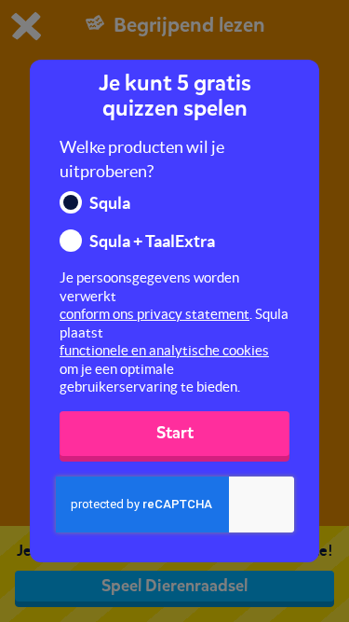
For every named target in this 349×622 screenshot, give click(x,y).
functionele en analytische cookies (164, 350)
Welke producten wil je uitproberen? (142, 159)
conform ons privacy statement (154, 314)
